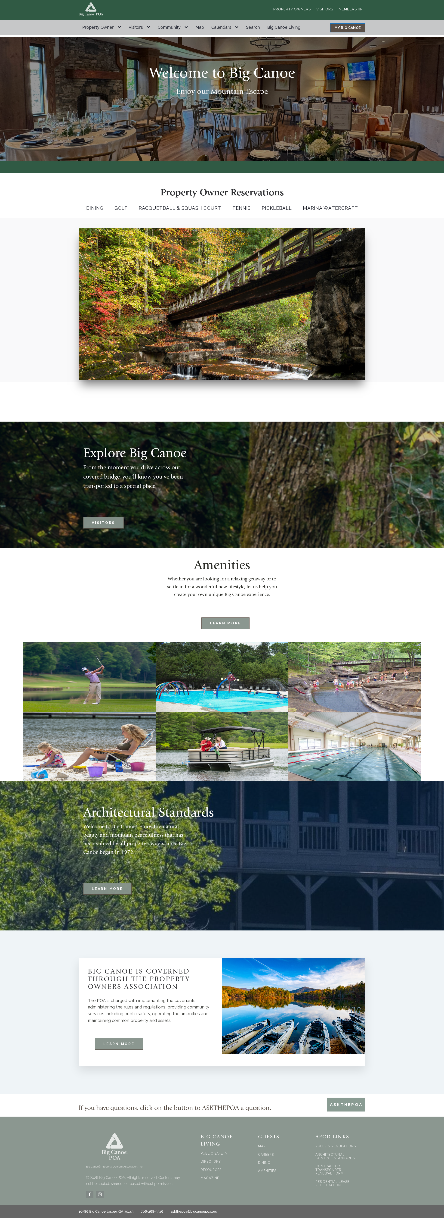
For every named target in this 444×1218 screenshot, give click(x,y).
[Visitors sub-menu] (149, 27)
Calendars (221, 27)
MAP (261, 1146)
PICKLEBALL (277, 208)
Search (253, 27)
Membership (351, 9)
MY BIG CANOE (348, 28)
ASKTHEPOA (346, 1104)
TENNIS (241, 208)
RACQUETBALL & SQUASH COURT (180, 208)
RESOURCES (211, 1170)
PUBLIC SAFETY (214, 1153)
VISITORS (103, 523)
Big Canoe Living (283, 27)
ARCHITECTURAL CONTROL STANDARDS (335, 1156)
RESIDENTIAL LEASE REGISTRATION (332, 1183)
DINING (94, 208)
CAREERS (266, 1154)
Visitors (324, 9)
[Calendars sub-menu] (237, 27)
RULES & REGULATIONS (335, 1146)
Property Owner (98, 27)
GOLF (121, 208)
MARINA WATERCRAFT (330, 208)
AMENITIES (267, 1171)
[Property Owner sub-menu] (120, 27)
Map (199, 27)
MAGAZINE (210, 1178)
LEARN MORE (225, 623)
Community (169, 27)
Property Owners (292, 9)
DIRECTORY (211, 1161)
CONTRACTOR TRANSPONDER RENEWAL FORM (329, 1170)
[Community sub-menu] (187, 27)
